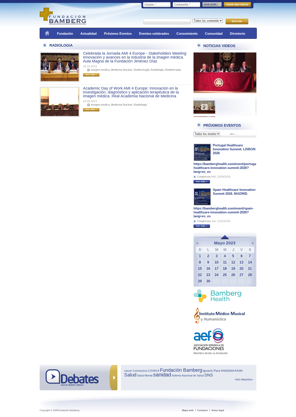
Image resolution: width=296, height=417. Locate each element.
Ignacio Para (211, 370)
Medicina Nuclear (122, 69)
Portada (47, 33)
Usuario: (150, 4)
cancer (128, 370)
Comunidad (214, 33)
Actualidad (88, 33)
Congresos (204, 176)
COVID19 (153, 370)
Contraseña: (182, 4)
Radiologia (157, 69)
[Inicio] (63, 23)
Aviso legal (217, 410)
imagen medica (100, 69)
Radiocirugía (142, 69)
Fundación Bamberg (181, 370)
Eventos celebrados (154, 33)
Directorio (237, 33)
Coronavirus (140, 370)
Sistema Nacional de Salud (188, 375)
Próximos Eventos (118, 33)
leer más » (201, 181)
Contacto (202, 410)
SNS (208, 375)
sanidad (162, 375)
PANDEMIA (227, 370)
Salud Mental (145, 375)
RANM (238, 370)
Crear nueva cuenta (237, 4)
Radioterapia (173, 69)
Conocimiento (187, 33)
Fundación (65, 33)
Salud (130, 375)
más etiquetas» (244, 379)
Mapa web (188, 410)
